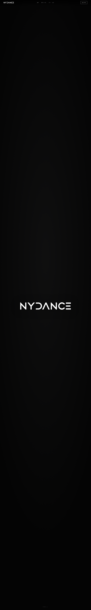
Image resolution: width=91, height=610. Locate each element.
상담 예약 (84, 2)
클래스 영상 (43, 2)
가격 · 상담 (51, 2)
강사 (38, 2)
